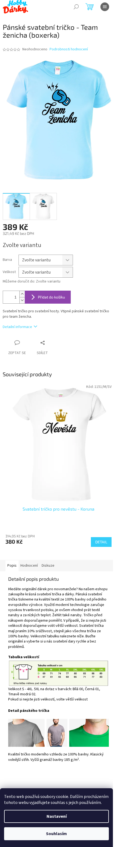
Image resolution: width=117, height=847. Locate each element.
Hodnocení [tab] (29, 565)
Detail (101, 542)
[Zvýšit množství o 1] (22, 294)
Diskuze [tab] (48, 565)
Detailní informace (17, 327)
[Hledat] (76, 6)
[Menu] (104, 6)
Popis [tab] (12, 565)
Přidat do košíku (51, 297)
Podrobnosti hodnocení (69, 49)
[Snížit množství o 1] (22, 300)
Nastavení (57, 816)
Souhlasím (56, 834)
